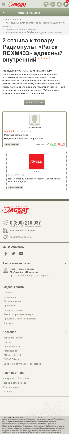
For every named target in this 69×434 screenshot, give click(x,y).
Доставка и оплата (13, 309)
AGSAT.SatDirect (12, 355)
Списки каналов (12, 346)
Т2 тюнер (7, 391)
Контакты (8, 322)
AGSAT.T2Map (11, 359)
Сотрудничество (12, 301)
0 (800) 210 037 (25, 222)
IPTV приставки (10, 387)
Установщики (10, 350)
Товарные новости (13, 337)
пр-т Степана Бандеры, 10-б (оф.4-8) (29, 275)
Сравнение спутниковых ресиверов (22, 363)
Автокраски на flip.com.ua (15, 378)
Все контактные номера (22, 230)
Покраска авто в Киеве (14, 382)
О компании (10, 296)
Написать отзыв (34, 102)
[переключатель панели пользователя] (59, 4)
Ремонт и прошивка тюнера (18, 314)
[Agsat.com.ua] (17, 4)
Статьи (7, 341)
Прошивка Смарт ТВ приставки (20, 318)
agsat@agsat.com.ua (21, 236)
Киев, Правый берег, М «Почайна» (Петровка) (24, 270)
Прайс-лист (10, 305)
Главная (8, 292)
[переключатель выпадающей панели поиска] (46, 4)
